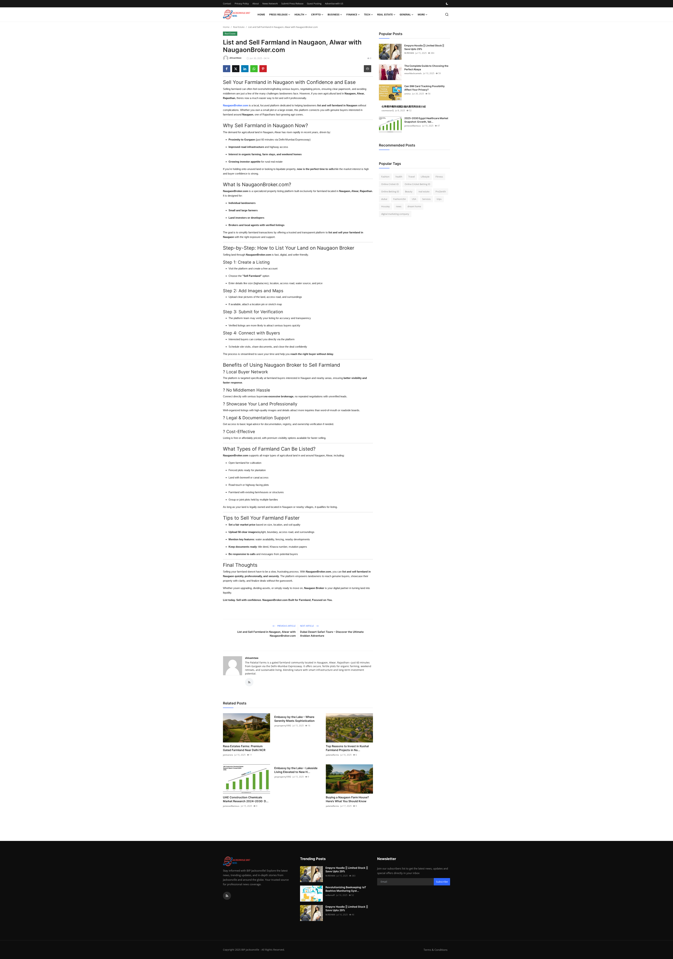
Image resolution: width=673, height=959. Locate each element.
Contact (227, 3)
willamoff (330, 895)
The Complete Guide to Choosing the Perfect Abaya (426, 67)
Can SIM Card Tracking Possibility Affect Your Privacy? (424, 88)
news (398, 206)
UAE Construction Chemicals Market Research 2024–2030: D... (245, 799)
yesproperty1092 (282, 725)
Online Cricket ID (390, 184)
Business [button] (333, 14)
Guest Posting (314, 3)
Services (426, 199)
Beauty (408, 191)
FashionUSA (399, 199)
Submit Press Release (292, 3)
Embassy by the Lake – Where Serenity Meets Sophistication (294, 718)
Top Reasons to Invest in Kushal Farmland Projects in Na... (347, 748)
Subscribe (442, 881)
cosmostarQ (388, 110)
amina (407, 93)
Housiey (385, 206)
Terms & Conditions (435, 949)
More (421, 14)
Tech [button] (367, 14)
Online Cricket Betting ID (417, 184)
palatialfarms (332, 754)
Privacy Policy (242, 3)
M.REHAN (409, 53)
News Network (270, 3)
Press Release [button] (278, 14)
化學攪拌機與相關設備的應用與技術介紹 (404, 106)
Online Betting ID (390, 191)
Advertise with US (334, 3)
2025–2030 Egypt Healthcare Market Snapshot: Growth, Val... (426, 120)
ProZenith (441, 191)
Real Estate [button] (385, 14)
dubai (384, 199)
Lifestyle (425, 176)
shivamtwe (251, 658)
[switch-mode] (447, 3)
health (399, 176)
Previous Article (286, 625)
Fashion (385, 176)
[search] (447, 14)
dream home (414, 206)
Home (261, 14)
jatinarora (228, 754)
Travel (411, 176)
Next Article (307, 625)
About (255, 3)
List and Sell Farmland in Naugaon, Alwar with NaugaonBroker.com (266, 633)
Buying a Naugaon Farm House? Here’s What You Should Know (347, 799)
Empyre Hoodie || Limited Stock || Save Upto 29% (424, 47)
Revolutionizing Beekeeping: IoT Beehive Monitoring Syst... (345, 889)
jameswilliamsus (231, 805)
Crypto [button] (316, 14)
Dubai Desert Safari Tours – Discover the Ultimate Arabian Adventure (332, 633)
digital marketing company (395, 213)
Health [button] (299, 14)
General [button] (405, 14)
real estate (424, 191)
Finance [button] (351, 14)
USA (414, 199)
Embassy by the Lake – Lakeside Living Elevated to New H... (295, 770)
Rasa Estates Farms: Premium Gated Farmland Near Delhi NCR (244, 748)
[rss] (227, 896)
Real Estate (238, 27)
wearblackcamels (413, 73)
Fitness (439, 176)
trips (439, 199)
